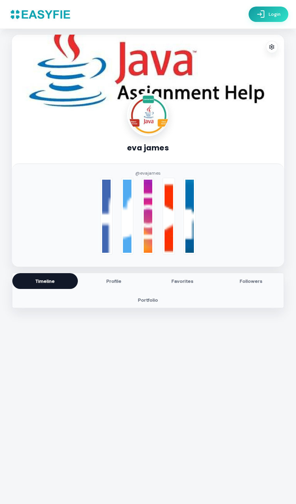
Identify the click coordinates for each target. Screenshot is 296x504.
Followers (251, 281)
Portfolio (148, 300)
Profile (113, 281)
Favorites (182, 281)
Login (268, 14)
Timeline (45, 281)
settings (272, 47)
